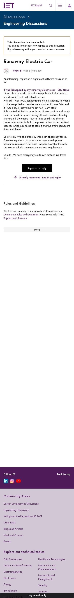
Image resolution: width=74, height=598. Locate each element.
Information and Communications (47, 567)
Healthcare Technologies (51, 559)
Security (42, 585)
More (37, 229)
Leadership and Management (46, 577)
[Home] (9, 5)
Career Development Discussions (21, 503)
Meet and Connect (13, 535)
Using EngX (10, 522)
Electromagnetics (13, 571)
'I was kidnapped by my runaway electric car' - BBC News (36, 89)
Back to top (63, 474)
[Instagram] (12, 481)
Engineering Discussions (16, 510)
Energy (7, 584)
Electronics (9, 578)
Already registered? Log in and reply (40, 177)
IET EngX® (36, 5)
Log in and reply (37, 595)
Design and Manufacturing (18, 565)
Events (7, 541)
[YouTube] (18, 481)
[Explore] (60, 5)
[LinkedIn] (6, 481)
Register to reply (37, 168)
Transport (43, 591)
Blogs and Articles (13, 528)
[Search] (50, 5)
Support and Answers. (15, 218)
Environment (10, 590)
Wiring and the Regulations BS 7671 (23, 516)
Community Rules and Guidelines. (21, 214)
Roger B (17, 70)
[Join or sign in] (69, 5)
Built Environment (13, 559)
